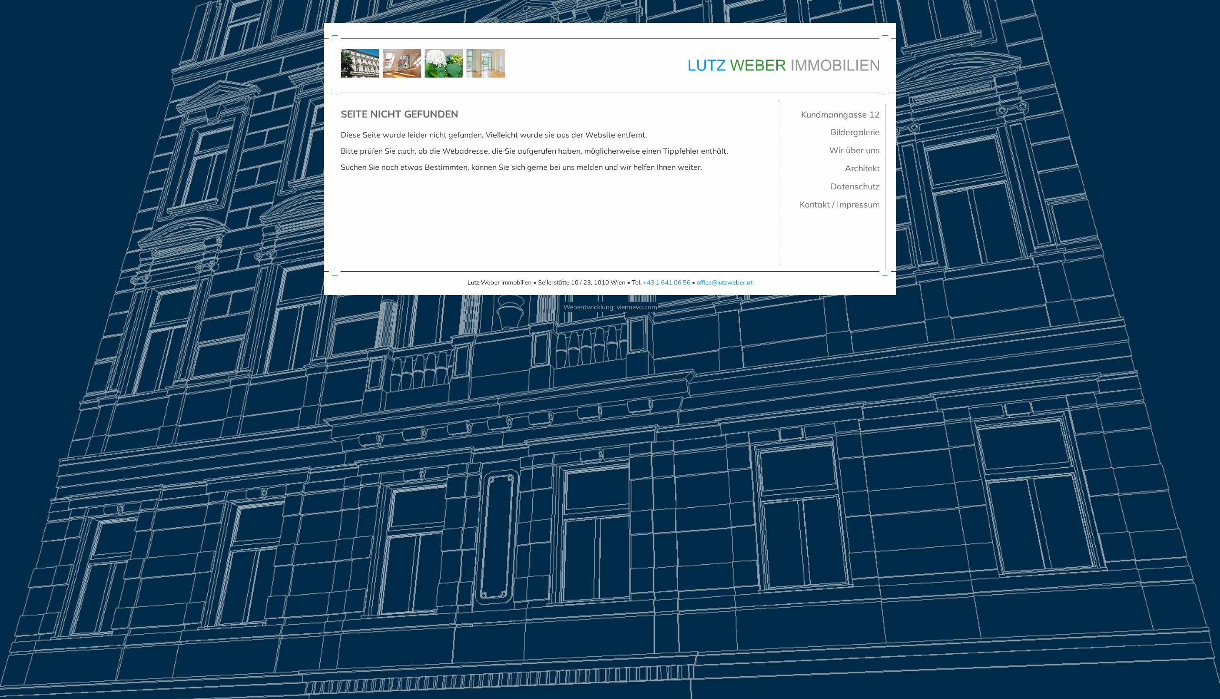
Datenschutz (855, 186)
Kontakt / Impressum (840, 204)
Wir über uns (854, 150)
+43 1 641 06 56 (667, 282)
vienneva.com (637, 307)
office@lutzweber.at (724, 282)
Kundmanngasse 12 (840, 114)
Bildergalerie (855, 132)
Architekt (862, 168)
